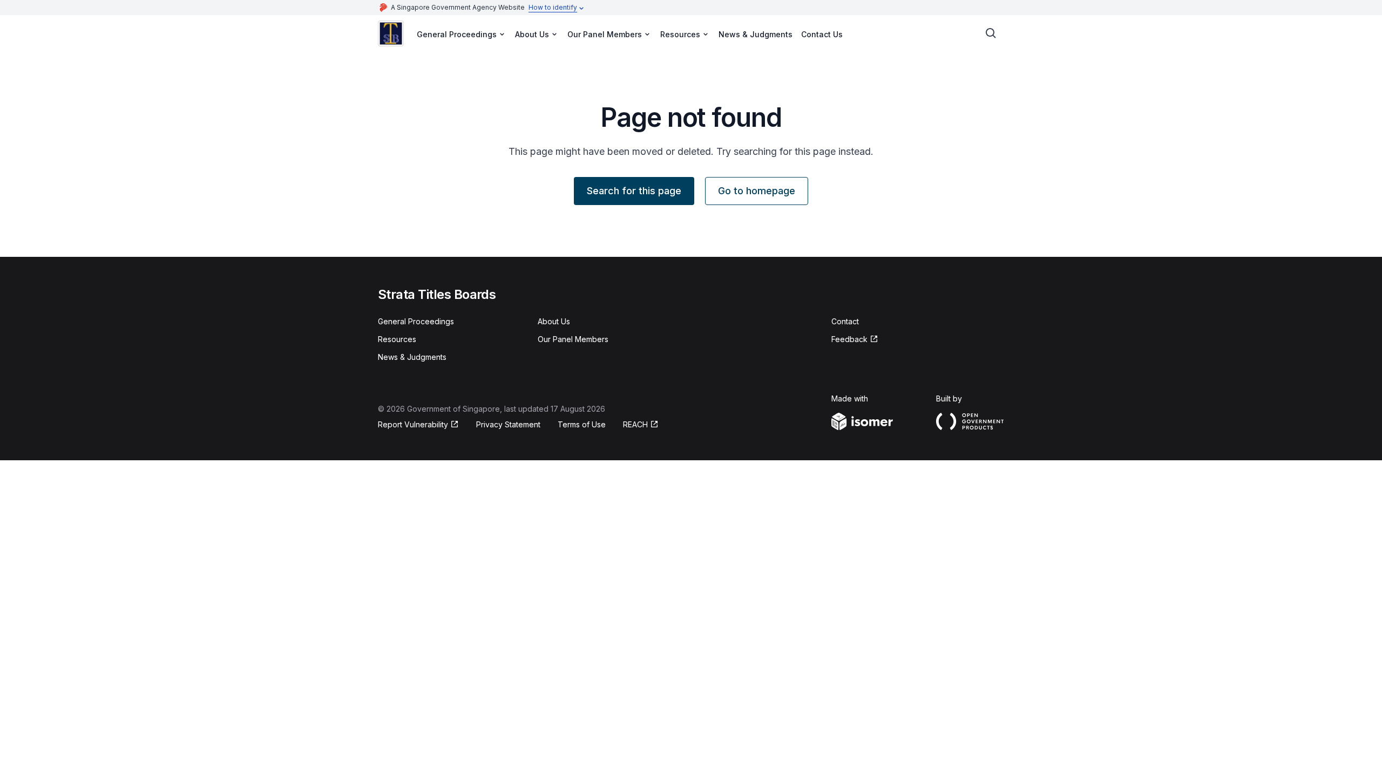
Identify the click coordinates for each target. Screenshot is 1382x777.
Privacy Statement (508, 424)
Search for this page (634, 190)
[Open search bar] (991, 33)
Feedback (849, 339)
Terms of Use (582, 424)
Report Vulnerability (413, 424)
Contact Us (822, 34)
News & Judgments (755, 34)
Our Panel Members (573, 339)
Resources (397, 339)
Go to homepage (756, 190)
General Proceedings (416, 321)
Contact (845, 321)
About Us (554, 321)
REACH (635, 424)
